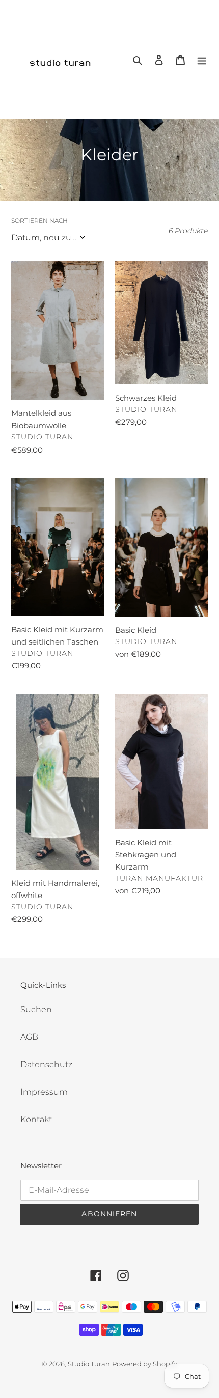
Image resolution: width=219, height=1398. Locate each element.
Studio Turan (89, 1364)
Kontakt (36, 1119)
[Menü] (201, 59)
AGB (29, 1037)
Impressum (44, 1092)
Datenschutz (46, 1064)
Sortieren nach (39, 221)
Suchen (36, 1009)
